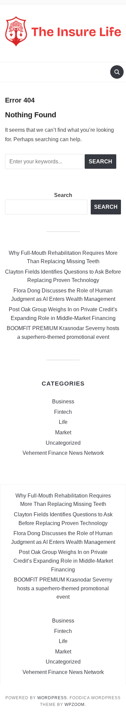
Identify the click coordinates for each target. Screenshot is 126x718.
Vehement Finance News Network (63, 453)
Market (63, 432)
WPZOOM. (75, 704)
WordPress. (52, 697)
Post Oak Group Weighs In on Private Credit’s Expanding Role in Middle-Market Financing (63, 560)
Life (63, 422)
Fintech (63, 412)
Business (63, 401)
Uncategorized (63, 443)
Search (63, 195)
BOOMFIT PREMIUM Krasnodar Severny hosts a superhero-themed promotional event (63, 588)
